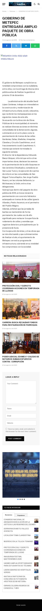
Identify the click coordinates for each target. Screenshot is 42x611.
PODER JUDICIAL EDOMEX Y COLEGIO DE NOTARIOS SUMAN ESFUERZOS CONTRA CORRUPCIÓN (20, 359)
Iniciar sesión (21, 605)
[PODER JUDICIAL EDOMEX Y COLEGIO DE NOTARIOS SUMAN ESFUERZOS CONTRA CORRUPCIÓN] (21, 343)
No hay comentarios (28, 40)
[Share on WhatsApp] (35, 45)
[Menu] (3, 4)
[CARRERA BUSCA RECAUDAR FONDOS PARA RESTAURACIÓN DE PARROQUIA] (21, 308)
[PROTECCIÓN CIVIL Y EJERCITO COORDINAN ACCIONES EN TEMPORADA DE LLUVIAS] (21, 272)
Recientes (8, 515)
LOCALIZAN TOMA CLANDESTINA (17, 535)
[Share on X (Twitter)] (16, 45)
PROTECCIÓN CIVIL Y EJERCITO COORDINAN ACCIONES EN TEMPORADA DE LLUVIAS (20, 288)
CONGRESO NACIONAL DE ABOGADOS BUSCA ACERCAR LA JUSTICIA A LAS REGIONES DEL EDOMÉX (20, 522)
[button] (21, 475)
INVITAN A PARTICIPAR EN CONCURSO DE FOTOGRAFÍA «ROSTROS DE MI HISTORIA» (15, 579)
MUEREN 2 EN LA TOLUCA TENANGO (18, 541)
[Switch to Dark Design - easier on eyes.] (34, 4)
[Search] (38, 4)
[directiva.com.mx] (20, 4)
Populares (21, 515)
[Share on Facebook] (6, 45)
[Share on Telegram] (25, 45)
